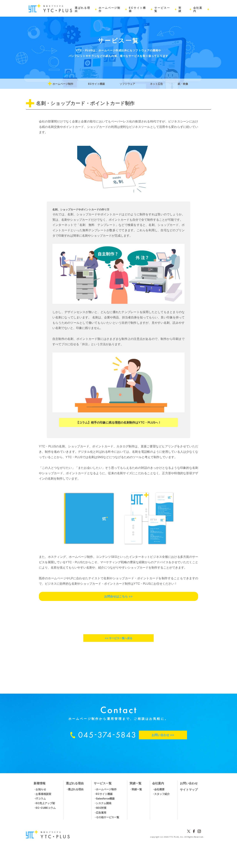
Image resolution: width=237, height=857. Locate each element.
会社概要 (159, 789)
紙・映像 (183, 83)
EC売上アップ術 (45, 803)
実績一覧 (137, 789)
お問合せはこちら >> (118, 596)
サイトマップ (189, 789)
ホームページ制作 (63, 83)
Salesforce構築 (105, 798)
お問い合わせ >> (163, 735)
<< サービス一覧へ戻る (118, 638)
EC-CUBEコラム (46, 807)
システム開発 (103, 803)
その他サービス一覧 (107, 817)
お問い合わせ (189, 783)
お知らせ (41, 789)
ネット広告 (156, 83)
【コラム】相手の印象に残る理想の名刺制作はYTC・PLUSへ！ (118, 422)
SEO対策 (101, 807)
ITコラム (41, 798)
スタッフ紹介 (162, 793)
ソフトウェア (127, 83)
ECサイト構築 (96, 83)
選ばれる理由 (76, 789)
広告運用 (101, 812)
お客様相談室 (43, 793)
